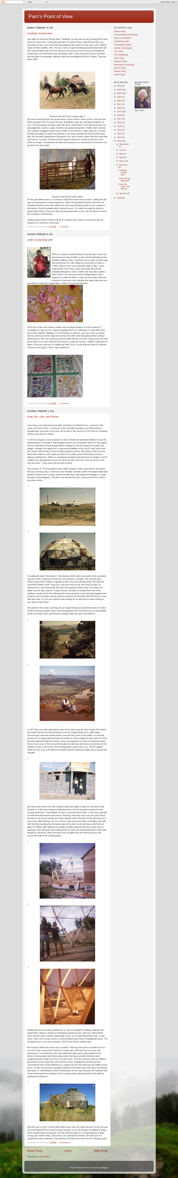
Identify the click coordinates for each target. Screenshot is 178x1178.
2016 (119, 123)
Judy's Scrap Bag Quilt (39, 239)
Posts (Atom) (45, 1157)
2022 (119, 101)
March (122, 161)
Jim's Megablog (121, 55)
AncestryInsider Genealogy (126, 35)
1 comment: (64, 227)
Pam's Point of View (51, 16)
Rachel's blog (120, 71)
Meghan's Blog (120, 61)
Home (68, 1150)
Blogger (104, 1168)
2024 (119, 93)
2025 (119, 90)
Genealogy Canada (122, 45)
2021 (119, 104)
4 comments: (65, 1142)
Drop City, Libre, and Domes (43, 416)
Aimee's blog (119, 31)
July (121, 150)
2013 (119, 134)
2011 (119, 141)
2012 (119, 137)
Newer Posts (34, 1150)
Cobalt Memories (121, 41)
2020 (119, 108)
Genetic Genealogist (123, 48)
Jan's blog (118, 51)
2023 (119, 97)
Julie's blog (119, 58)
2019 (119, 111)
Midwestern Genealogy (124, 65)
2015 (119, 126)
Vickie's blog (119, 75)
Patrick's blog (120, 68)
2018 (119, 115)
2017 (119, 119)
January (123, 193)
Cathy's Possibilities (122, 38)
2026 (119, 86)
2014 (119, 130)
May (121, 154)
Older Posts (101, 1150)
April (121, 157)
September (124, 144)
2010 (119, 198)
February (123, 165)
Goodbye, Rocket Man (39, 33)
